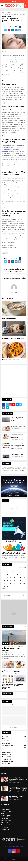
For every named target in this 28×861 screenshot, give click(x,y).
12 (17, 577)
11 (14, 577)
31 (10, 586)
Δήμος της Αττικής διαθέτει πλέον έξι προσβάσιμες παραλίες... (12, 648)
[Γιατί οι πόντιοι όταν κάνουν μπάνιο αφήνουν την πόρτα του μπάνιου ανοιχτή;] (6, 436)
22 (4, 583)
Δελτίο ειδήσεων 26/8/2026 (16, 454)
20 (20, 580)
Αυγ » (7, 588)
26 (17, 583)
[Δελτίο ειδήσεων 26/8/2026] (6, 456)
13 (20, 577)
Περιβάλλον (5, 761)
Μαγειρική (5, 756)
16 (7, 580)
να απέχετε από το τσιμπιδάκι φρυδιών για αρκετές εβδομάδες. (12, 149)
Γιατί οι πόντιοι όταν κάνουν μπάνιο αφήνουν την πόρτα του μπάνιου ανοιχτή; (17, 436)
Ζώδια (4, 750)
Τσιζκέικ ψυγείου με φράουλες (17, 427)
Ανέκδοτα (5, 743)
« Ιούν (3, 588)
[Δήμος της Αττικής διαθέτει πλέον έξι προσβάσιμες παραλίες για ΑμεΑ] (6, 419)
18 (14, 580)
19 (17, 580)
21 (24, 580)
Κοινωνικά (5, 754)
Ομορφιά (8, 16)
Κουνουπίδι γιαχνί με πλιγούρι (10, 359)
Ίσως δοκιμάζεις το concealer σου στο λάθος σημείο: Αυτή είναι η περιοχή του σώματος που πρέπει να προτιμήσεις (18, 788)
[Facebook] (10, 851)
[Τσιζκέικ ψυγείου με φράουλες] (6, 428)
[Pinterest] (18, 851)
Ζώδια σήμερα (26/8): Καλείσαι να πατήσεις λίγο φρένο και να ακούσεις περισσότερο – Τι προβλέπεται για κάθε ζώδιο (17, 446)
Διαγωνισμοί (5, 747)
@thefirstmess (14, 727)
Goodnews (5, 736)
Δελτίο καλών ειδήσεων (8, 745)
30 (7, 586)
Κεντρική (4, 16)
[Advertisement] (14, 381)
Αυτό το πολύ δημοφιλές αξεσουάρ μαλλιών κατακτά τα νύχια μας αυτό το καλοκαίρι (18, 779)
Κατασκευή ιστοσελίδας (20, 858)
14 (24, 577)
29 (4, 586)
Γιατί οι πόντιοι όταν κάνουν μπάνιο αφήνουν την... (19, 671)
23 (7, 583)
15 (4, 580)
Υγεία (3, 763)
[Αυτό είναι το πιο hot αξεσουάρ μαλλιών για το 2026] (4, 798)
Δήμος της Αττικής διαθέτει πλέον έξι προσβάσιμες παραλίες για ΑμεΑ (17, 419)
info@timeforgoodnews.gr (16, 846)
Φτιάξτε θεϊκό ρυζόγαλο (9, 318)
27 (20, 583)
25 (14, 583)
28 (24, 583)
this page (23, 470)
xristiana (5, 23)
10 (10, 577)
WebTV (4, 741)
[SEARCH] (24, 595)
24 (10, 583)
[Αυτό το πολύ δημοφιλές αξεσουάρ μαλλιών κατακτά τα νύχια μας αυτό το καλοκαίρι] (4, 779)
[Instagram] (14, 851)
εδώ (6, 558)
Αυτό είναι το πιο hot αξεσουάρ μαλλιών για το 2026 (16, 797)
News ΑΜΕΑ (5, 738)
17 (10, 580)
